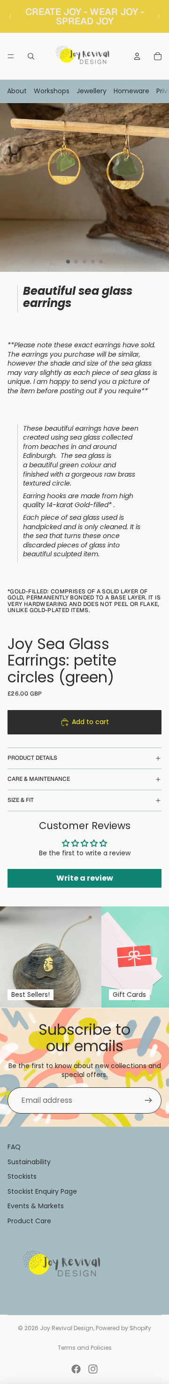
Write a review (84, 878)
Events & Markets (36, 1206)
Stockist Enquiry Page (42, 1191)
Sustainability (29, 1162)
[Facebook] (76, 1369)
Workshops (51, 91)
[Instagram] (93, 1369)
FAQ (14, 1147)
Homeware (131, 91)
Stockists (22, 1176)
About (17, 91)
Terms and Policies (85, 1348)
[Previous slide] (10, 16)
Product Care (29, 1221)
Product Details (32, 758)
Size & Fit (21, 800)
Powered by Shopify (123, 1328)
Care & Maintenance (39, 779)
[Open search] (31, 56)
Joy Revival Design (66, 1328)
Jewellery (92, 91)
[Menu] (11, 56)
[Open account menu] (137, 56)
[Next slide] (158, 16)
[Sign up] (148, 1100)
